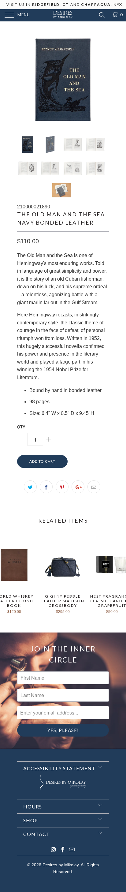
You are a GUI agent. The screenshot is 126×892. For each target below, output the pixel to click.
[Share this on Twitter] (30, 486)
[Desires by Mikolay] (62, 15)
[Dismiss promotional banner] (120, 6)
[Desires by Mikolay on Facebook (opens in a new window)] (62, 850)
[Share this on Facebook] (46, 486)
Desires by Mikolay (61, 864)
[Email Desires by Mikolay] (72, 850)
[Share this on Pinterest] (62, 486)
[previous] (23, 79)
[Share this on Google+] (78, 486)
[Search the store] (101, 15)
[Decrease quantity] (22, 439)
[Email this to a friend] (93, 486)
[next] (103, 79)
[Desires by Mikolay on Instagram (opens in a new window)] (53, 850)
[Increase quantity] (48, 439)
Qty (21, 427)
